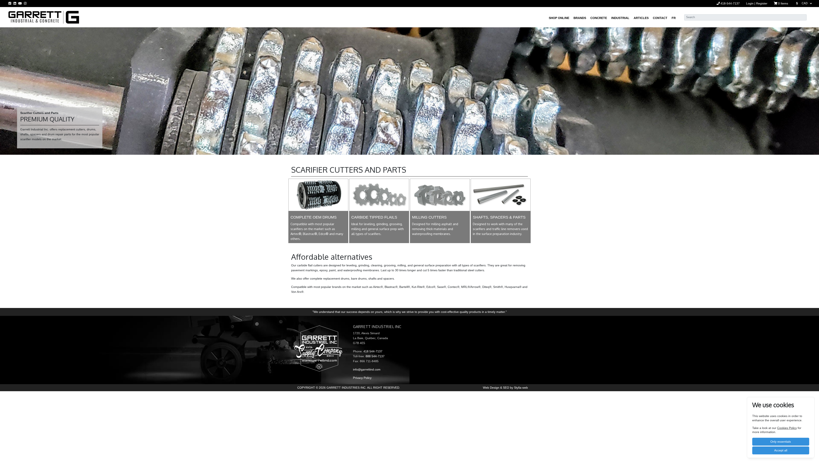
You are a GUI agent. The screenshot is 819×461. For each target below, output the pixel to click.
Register (761, 3)
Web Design (491, 387)
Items (783, 3)
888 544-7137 (375, 356)
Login (750, 3)
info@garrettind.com (366, 369)
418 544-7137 (372, 351)
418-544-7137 (730, 3)
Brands (580, 18)
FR (674, 18)
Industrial (620, 18)
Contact (660, 18)
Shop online (559, 18)
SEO (506, 387)
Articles (641, 18)
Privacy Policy (362, 377)
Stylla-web (521, 387)
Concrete (598, 18)
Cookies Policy (787, 428)
